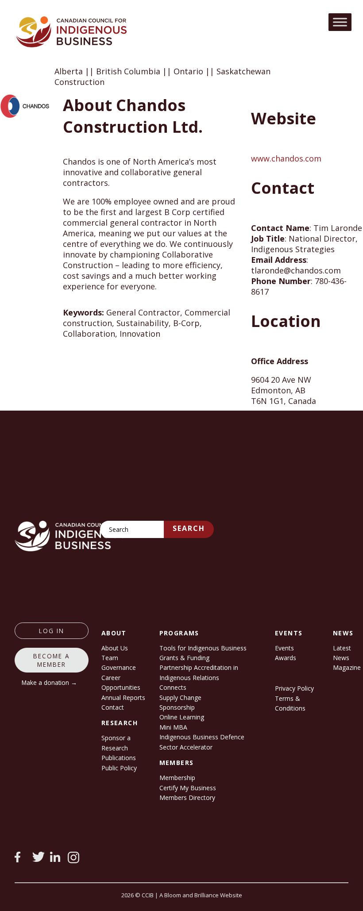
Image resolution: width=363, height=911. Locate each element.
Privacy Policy (294, 688)
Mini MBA (173, 727)
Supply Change (180, 697)
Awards (285, 657)
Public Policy (119, 768)
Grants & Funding (184, 657)
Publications (118, 757)
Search (189, 528)
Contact (112, 707)
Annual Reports (123, 697)
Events (284, 648)
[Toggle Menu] (340, 22)
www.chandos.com (286, 158)
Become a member (51, 660)
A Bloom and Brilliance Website (200, 895)
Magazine (347, 667)
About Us (114, 648)
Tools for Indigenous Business (203, 648)
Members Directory (187, 797)
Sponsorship (177, 707)
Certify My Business (187, 788)
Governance (118, 667)
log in (51, 631)
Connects (172, 687)
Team (109, 657)
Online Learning (181, 717)
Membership (177, 777)
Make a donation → (49, 682)
